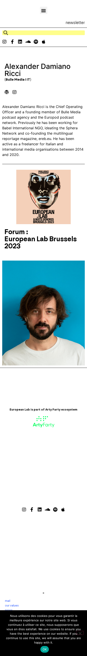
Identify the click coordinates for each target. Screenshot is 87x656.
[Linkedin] (20, 42)
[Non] (80, 633)
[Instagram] (4, 42)
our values (12, 605)
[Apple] (43, 42)
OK (45, 649)
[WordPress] (6, 92)
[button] (43, 10)
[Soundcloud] (28, 42)
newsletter (75, 22)
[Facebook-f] (12, 42)
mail (7, 601)
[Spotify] (35, 42)
